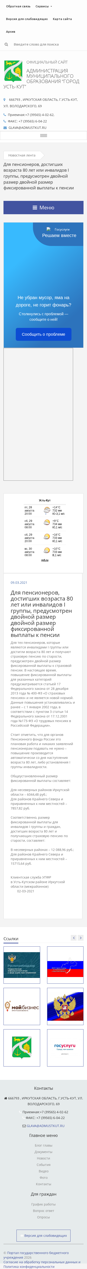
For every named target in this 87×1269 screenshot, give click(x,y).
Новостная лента (21, 155)
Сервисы (42, 6)
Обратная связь (18, 6)
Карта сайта (62, 18)
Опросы (43, 1217)
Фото (44, 1177)
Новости (43, 1158)
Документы (43, 1152)
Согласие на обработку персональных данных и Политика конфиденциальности (42, 1264)
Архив (10, 31)
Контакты (43, 1184)
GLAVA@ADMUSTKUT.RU (45, 1126)
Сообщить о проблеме (43, 334)
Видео (43, 1171)
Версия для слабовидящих (27, 18)
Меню (46, 207)
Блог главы (43, 1145)
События (44, 1164)
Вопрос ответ (43, 1210)
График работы (43, 1204)
